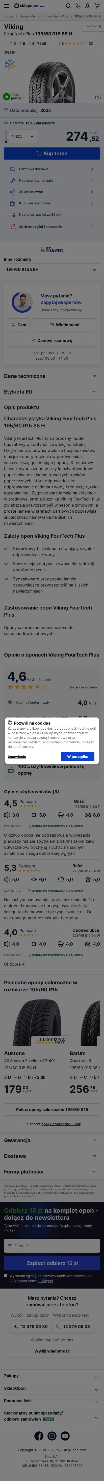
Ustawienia (17, 757)
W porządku (77, 756)
